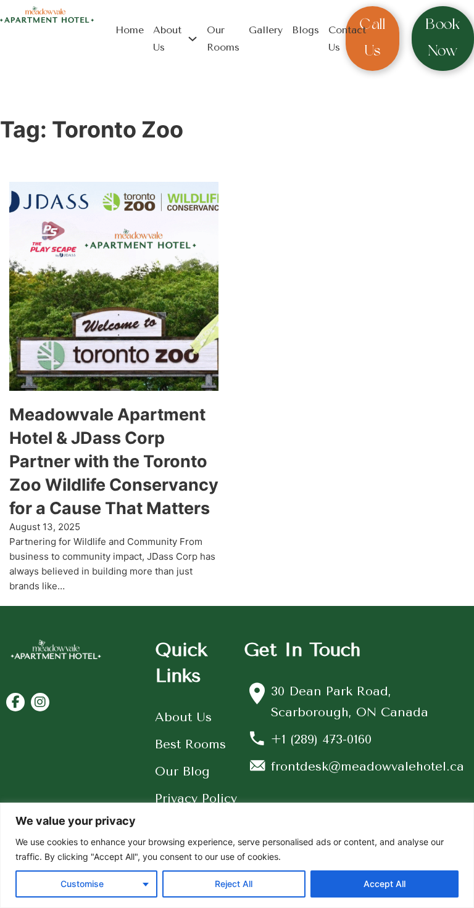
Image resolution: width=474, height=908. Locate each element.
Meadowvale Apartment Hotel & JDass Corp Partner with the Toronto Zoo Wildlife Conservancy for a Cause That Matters (113, 461)
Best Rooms (190, 744)
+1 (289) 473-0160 (321, 739)
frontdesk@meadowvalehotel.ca (367, 766)
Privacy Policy (196, 798)
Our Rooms (223, 38)
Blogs (305, 30)
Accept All (384, 883)
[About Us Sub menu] (193, 39)
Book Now (443, 38)
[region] (237, 855)
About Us (167, 38)
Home (129, 30)
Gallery (266, 30)
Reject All (233, 883)
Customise (82, 883)
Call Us (372, 38)
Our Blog (182, 771)
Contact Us (347, 38)
